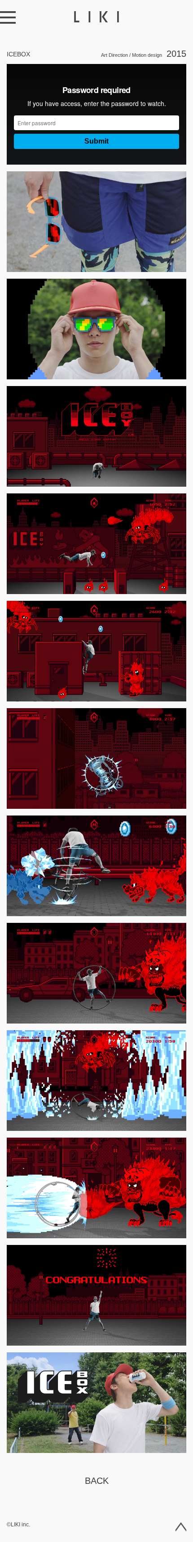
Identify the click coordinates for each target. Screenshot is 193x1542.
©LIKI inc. (18, 1524)
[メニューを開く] (8, 17)
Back (97, 1481)
